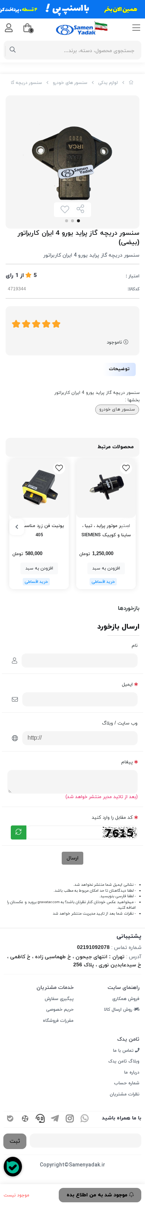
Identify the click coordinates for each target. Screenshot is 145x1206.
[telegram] (55, 1119)
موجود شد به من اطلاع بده (98, 1195)
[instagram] (69, 1119)
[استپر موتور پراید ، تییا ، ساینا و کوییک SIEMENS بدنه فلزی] (106, 488)
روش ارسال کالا (119, 1010)
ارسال (72, 858)
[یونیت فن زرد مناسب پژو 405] (39, 488)
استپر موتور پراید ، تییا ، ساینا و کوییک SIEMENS (106, 530)
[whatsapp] (84, 1119)
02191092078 (93, 947)
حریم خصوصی (60, 1010)
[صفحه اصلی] (131, 82)
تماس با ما (124, 1051)
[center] (12, 50)
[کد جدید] (18, 832)
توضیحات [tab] (119, 369)
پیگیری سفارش (59, 999)
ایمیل (127, 684)
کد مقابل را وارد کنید (112, 817)
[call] (40, 1119)
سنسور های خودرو (70, 83)
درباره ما (131, 1072)
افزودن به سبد (106, 568)
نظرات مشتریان (124, 1094)
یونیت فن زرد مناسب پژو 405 (39, 530)
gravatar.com (48, 902)
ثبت (15, 1141)
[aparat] (25, 1119)
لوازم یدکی (108, 83)
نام (135, 645)
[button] (128, 527)
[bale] (10, 1119)
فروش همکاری (125, 999)
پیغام (127, 762)
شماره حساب (126, 1083)
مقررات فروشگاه (58, 1021)
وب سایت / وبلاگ (120, 723)
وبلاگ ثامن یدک (123, 1061)
